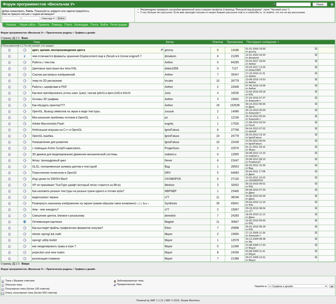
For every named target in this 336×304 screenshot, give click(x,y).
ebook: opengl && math (46, 234)
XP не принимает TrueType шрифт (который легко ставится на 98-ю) (76, 184)
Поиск (68, 24)
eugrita (169, 123)
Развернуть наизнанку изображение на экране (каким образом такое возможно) (84, 203)
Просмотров (235, 41)
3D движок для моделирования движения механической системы (74, 154)
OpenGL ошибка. (43, 135)
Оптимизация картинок (47, 221)
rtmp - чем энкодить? (45, 209)
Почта (94, 24)
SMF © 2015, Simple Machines (182, 300)
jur (166, 117)
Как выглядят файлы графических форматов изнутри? (67, 227)
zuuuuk (169, 111)
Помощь (56, 24)
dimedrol (170, 215)
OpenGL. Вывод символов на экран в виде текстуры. (66, 111)
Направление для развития (50, 142)
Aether (169, 62)
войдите (56, 10)
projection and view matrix (48, 252)
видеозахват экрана (45, 197)
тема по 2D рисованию (47, 80)
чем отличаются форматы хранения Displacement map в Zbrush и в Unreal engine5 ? (87, 56)
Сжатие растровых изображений (53, 74)
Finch (252, 125)
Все (145, 203)
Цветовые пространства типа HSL (54, 68)
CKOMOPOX (173, 178)
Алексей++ (255, 100)
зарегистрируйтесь (77, 10)
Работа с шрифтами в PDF (49, 86)
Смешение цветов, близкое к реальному (58, 215)
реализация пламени (46, 258)
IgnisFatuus (172, 129)
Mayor (168, 234)
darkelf (252, 131)
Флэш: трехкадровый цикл (49, 160)
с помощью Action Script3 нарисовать (56, 148)
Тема (36, 41)
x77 (167, 197)
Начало (11, 24)
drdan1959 (171, 68)
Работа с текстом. (43, 62)
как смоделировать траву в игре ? (54, 246)
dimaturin (170, 56)
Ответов (217, 41)
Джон (252, 106)
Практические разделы (59, 32)
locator (169, 80)
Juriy (168, 92)
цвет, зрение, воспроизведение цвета (58, 50)
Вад (167, 166)
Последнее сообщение (262, 41)
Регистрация (118, 24)
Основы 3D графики (45, 99)
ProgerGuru (172, 148)
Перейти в (260, 286)
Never (168, 160)
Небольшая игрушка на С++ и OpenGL (57, 129)
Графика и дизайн (85, 32)
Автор (170, 41)
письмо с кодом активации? (37, 13)
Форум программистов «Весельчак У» (22, 32)
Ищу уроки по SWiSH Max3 (49, 178)
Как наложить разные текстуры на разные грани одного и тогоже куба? (78, 191)
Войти (104, 24)
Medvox (169, 184)
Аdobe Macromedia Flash (48, 123)
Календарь (81, 24)
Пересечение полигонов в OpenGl (54, 172)
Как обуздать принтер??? (48, 105)
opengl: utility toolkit (44, 240)
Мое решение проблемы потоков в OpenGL (60, 117)
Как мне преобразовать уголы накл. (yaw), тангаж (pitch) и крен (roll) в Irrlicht (81, 92)
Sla (250, 241)
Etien (168, 227)
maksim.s (170, 154)
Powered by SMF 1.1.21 (149, 300)
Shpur (252, 149)
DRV (168, 172)
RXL (251, 94)
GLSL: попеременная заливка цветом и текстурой (64, 166)
